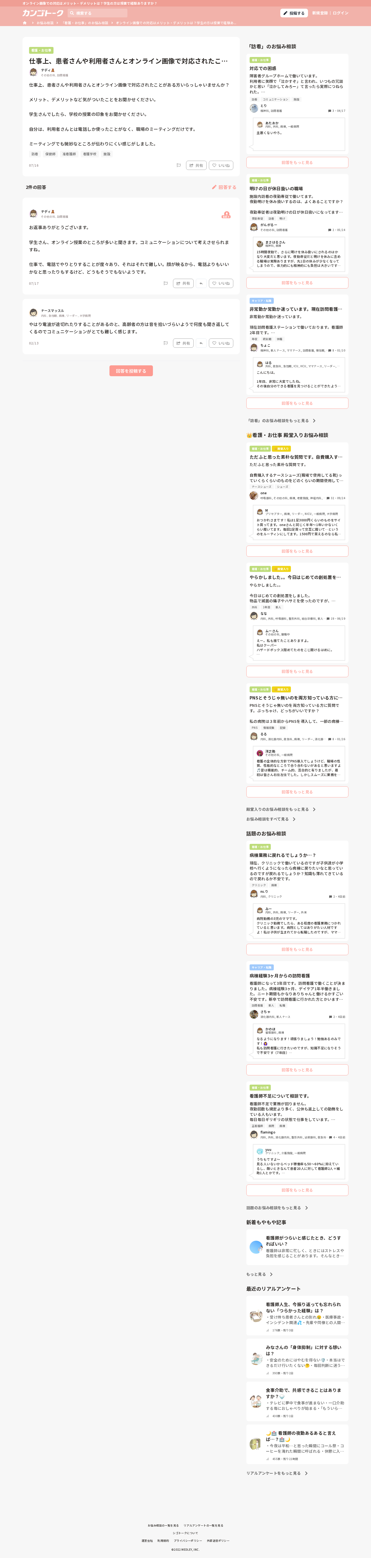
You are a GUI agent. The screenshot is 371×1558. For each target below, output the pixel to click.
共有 (199, 165)
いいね (224, 165)
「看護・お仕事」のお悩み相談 (84, 22)
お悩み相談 (45, 22)
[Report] (179, 165)
